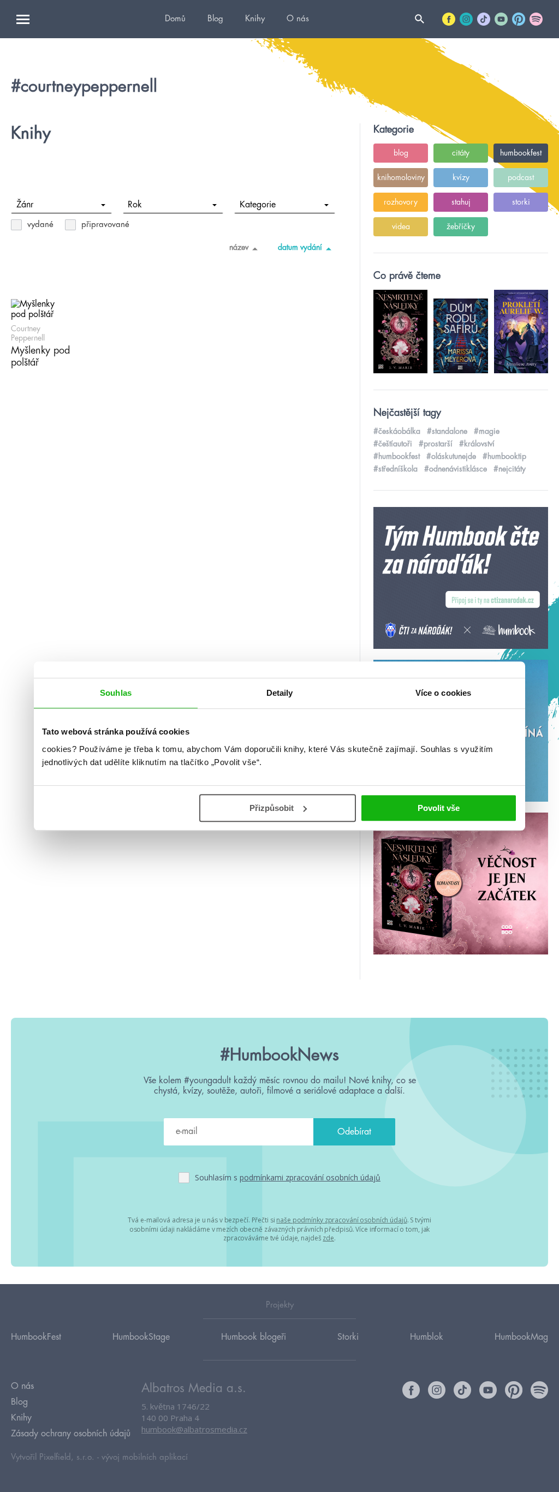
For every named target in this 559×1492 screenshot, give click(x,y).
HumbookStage (141, 1337)
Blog (215, 19)
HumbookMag (521, 1337)
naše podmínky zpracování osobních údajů (341, 1220)
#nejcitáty (509, 469)
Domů (175, 19)
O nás (298, 19)
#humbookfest (396, 456)
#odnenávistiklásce (455, 469)
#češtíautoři (392, 443)
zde (328, 1238)
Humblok (426, 1337)
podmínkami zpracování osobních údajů (310, 1177)
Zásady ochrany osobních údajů (70, 1433)
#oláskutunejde (451, 456)
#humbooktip (504, 456)
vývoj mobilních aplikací (145, 1457)
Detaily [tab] (279, 692)
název (238, 247)
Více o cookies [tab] (443, 692)
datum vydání (300, 247)
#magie (486, 431)
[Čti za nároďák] (460, 578)
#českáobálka (396, 431)
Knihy (255, 19)
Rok (135, 204)
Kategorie (258, 204)
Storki (348, 1337)
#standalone (447, 431)
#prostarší (436, 443)
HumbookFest (36, 1337)
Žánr (24, 204)
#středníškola (395, 469)
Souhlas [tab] (116, 692)
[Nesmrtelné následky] (460, 884)
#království (477, 443)
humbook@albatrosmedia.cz (194, 1429)
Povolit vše (439, 808)
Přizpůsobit (271, 808)
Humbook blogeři (253, 1337)
